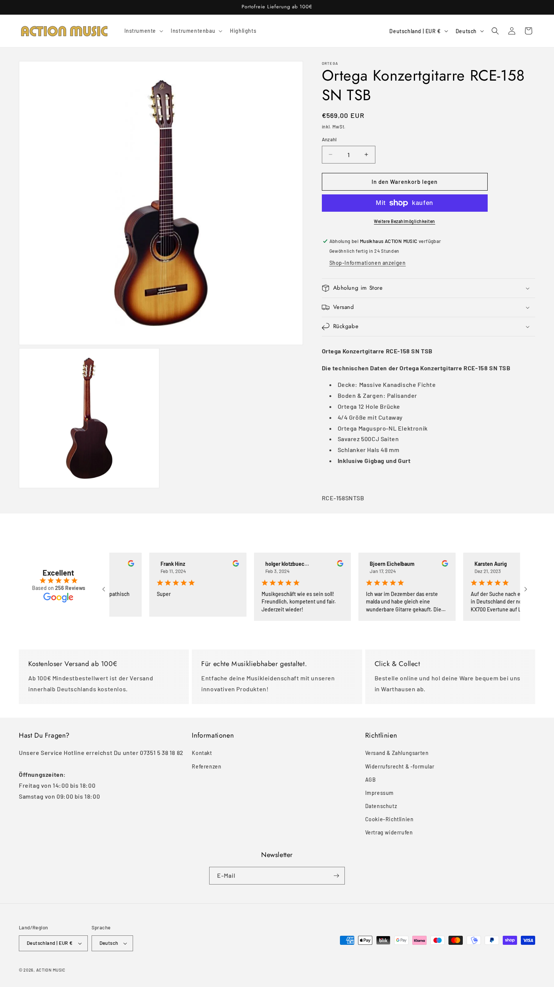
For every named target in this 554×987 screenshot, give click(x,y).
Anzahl (329, 139)
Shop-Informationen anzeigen (367, 263)
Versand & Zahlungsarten (397, 753)
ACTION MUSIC (51, 969)
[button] (143, 31)
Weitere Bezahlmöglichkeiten (404, 221)
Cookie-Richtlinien (389, 819)
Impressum (379, 793)
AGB (370, 779)
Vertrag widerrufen (389, 832)
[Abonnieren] (336, 876)
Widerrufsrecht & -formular (400, 766)
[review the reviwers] (116, 564)
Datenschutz (381, 806)
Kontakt (202, 753)
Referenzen (206, 766)
